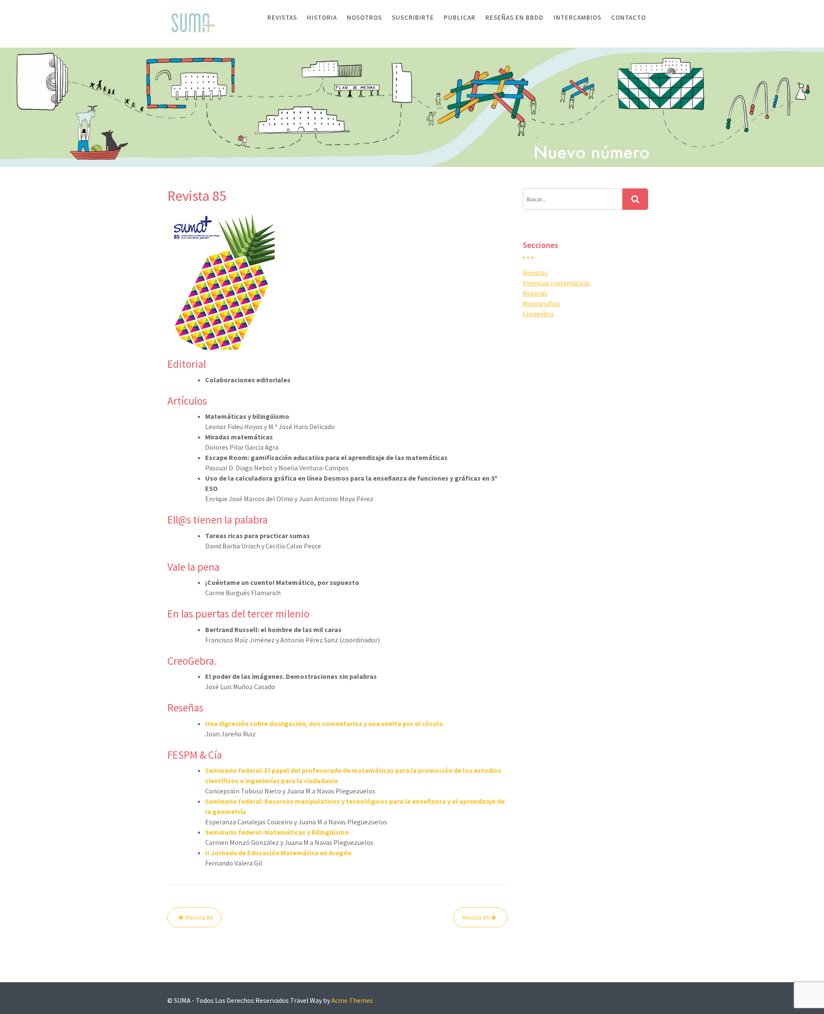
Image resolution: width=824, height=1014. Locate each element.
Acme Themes (352, 1000)
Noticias (535, 293)
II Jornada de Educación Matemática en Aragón (278, 852)
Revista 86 (475, 917)
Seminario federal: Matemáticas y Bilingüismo (277, 832)
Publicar (460, 17)
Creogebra (538, 313)
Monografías (541, 303)
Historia (322, 17)
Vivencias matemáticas (556, 282)
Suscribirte (413, 17)
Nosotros (364, 17)
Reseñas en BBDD (514, 17)
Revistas (282, 17)
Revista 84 (199, 917)
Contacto (628, 17)
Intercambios (577, 17)
